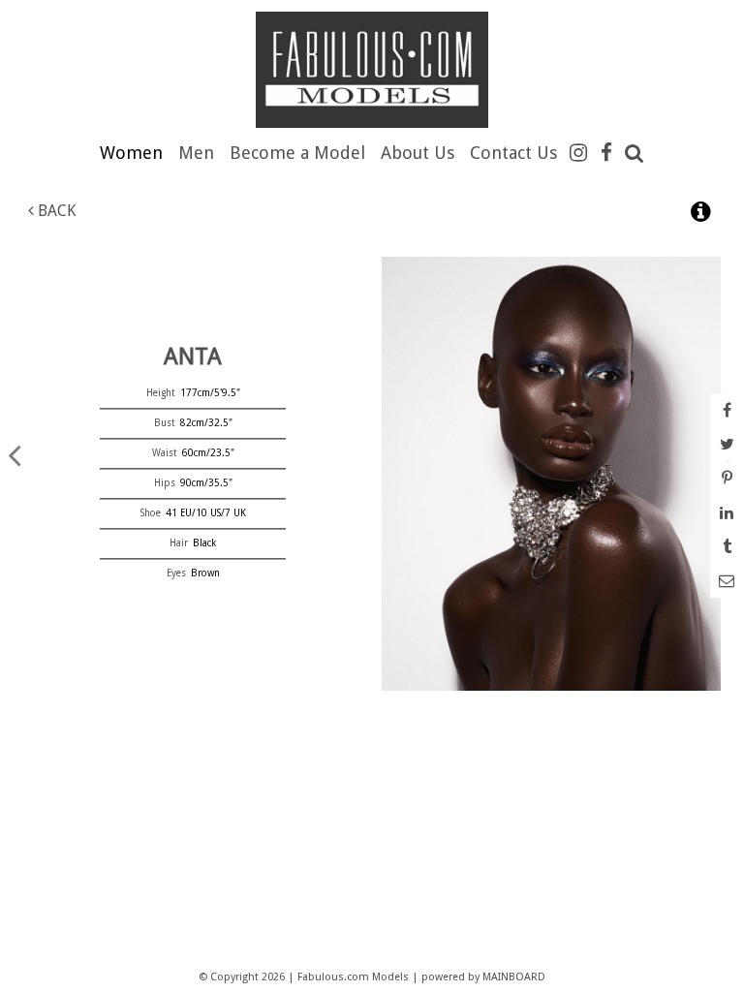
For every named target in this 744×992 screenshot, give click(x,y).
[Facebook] (606, 152)
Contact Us (513, 152)
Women (131, 152)
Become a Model (297, 152)
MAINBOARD (513, 977)
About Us (417, 152)
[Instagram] (578, 152)
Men (196, 152)
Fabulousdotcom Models (372, 70)
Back (55, 211)
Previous (14, 454)
